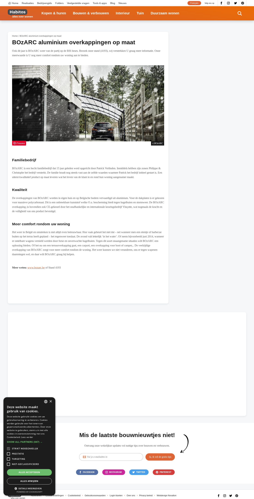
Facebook (221, 3)
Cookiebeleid (74, 495)
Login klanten (116, 495)
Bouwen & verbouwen (91, 13)
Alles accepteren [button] (29, 472)
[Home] (20, 13)
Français (194, 3)
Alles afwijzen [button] (29, 481)
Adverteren (36, 495)
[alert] (29, 446)
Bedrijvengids (44, 3)
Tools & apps (100, 3)
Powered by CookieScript (29, 492)
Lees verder (27, 437)
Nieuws (122, 3)
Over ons (131, 495)
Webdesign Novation (166, 495)
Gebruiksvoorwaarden (95, 495)
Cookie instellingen (55, 495)
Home (15, 3)
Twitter (235, 3)
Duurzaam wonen (165, 13)
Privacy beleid (146, 495)
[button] (29, 442)
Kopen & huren (53, 13)
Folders (59, 3)
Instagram (228, 3)
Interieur (123, 13)
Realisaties (28, 3)
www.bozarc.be (36, 267)
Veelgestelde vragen (78, 3)
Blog (112, 3)
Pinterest (242, 3)
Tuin (140, 13)
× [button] (50, 401)
